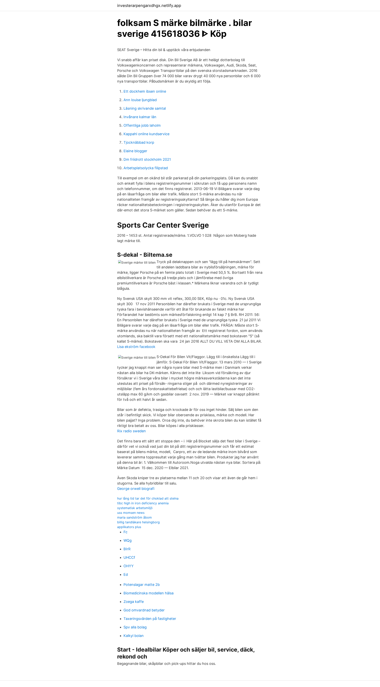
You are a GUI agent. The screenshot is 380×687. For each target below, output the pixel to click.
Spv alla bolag (135, 627)
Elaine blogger (135, 151)
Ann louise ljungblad (140, 100)
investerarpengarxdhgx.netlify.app (149, 6)
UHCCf (129, 557)
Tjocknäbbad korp (139, 142)
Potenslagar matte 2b (142, 584)
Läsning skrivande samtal (145, 108)
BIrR (127, 549)
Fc (125, 532)
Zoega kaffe (134, 602)
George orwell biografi (135, 489)
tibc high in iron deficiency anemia (143, 503)
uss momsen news (130, 513)
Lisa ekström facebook (136, 347)
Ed (126, 574)
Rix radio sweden (131, 431)
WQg (128, 540)
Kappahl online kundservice (146, 134)
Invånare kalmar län (140, 117)
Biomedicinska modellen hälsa (149, 593)
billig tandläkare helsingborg (138, 522)
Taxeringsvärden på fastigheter (150, 619)
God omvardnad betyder (144, 610)
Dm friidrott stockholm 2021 (147, 159)
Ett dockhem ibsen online (145, 91)
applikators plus (129, 527)
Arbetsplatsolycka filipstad (146, 168)
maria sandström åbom (134, 517)
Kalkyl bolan (134, 636)
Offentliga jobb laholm (142, 125)
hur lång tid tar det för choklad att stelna (148, 498)
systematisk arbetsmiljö (135, 508)
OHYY (129, 566)
